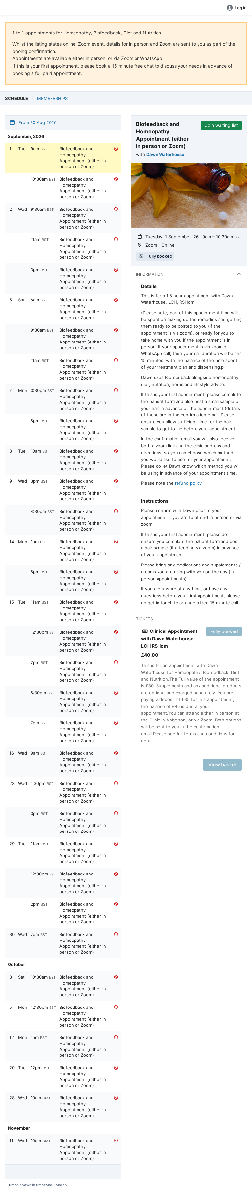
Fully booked (224, 631)
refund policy (188, 483)
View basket (222, 765)
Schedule (16, 98)
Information (149, 274)
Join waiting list (221, 125)
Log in (241, 7)
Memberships (52, 98)
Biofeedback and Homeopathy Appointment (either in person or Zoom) (82, 157)
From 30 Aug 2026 (37, 122)
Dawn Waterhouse (165, 154)
